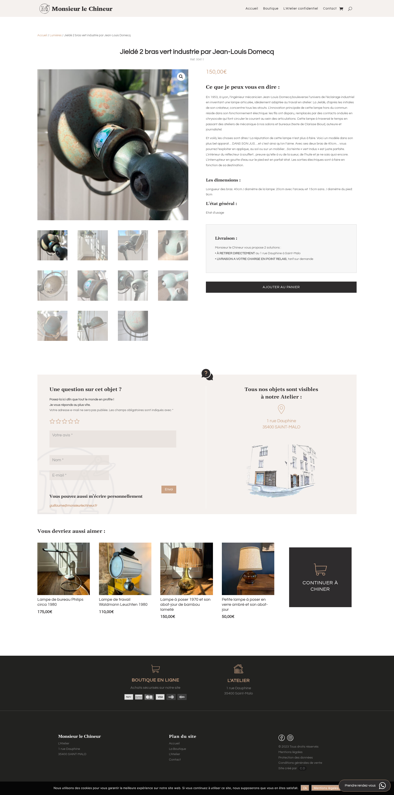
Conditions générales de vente (300, 762)
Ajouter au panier (281, 287)
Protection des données (295, 757)
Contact (330, 8)
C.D (302, 768)
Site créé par (288, 768)
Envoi (169, 489)
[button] (181, 77)
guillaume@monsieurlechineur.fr (73, 505)
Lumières (56, 35)
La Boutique (177, 749)
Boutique (270, 8)
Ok (305, 788)
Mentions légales (290, 752)
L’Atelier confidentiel (300, 8)
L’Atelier (174, 754)
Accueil (252, 8)
